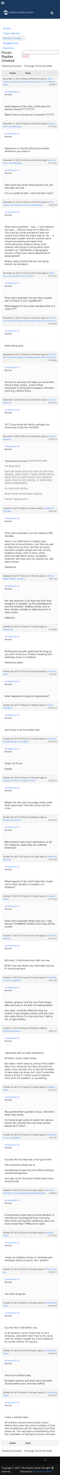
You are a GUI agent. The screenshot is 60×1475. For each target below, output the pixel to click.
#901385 (53, 980)
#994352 (53, 1031)
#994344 (52, 1395)
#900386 (52, 859)
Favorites (8, 48)
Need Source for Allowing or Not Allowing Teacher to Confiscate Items (29, 81)
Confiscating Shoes (11, 820)
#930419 (53, 439)
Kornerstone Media (42, 1471)
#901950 (53, 511)
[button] (2, 2)
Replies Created (12, 38)
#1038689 (52, 360)
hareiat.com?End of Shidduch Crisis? (19, 780)
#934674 (53, 780)
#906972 (53, 84)
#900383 (52, 938)
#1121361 (52, 126)
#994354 (52, 820)
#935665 (53, 629)
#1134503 (52, 1090)
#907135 (53, 579)
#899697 (53, 1193)
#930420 (52, 402)
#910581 (53, 674)
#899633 (53, 1272)
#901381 (53, 1137)
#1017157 (52, 276)
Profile (7, 28)
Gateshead (8, 629)
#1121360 (52, 163)
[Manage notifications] (52, 1467)
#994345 (52, 1353)
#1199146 (52, 741)
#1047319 (52, 708)
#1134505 (52, 899)
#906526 (53, 205)
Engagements (11, 43)
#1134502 (52, 1235)
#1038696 (52, 323)
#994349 (52, 1305)
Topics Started (11, 33)
